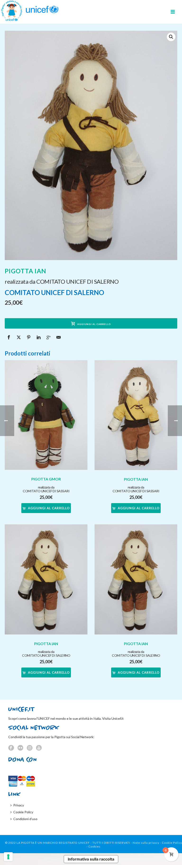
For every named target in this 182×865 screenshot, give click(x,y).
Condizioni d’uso (25, 819)
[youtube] (39, 748)
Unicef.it (117, 718)
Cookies (94, 846)
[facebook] (11, 748)
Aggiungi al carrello (94, 324)
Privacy (18, 805)
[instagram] (29, 748)
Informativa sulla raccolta (91, 859)
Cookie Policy (23, 812)
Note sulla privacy (146, 842)
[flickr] (20, 748)
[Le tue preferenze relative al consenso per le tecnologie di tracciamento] (8, 856)
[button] (171, 37)
